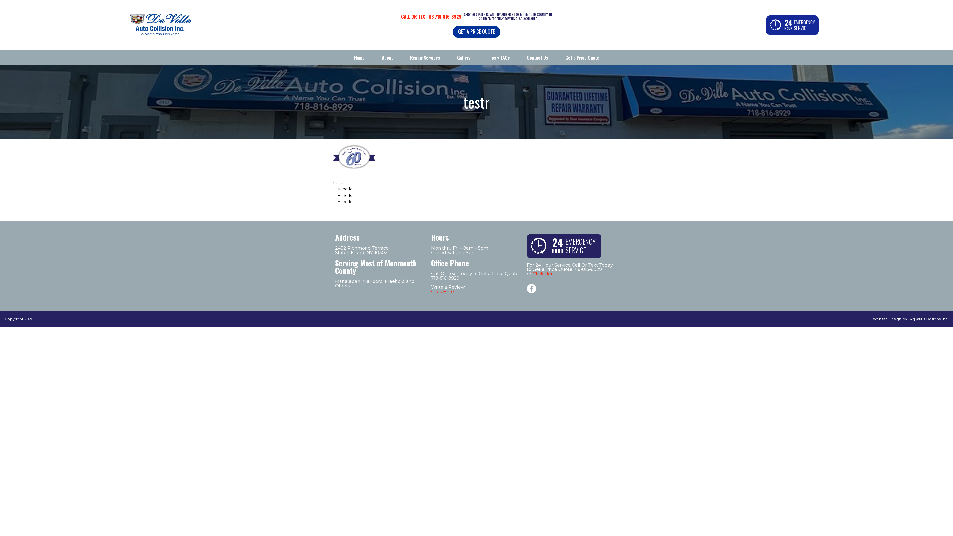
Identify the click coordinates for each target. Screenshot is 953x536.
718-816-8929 (448, 16)
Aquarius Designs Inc (928, 319)
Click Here (442, 291)
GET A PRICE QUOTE (476, 31)
